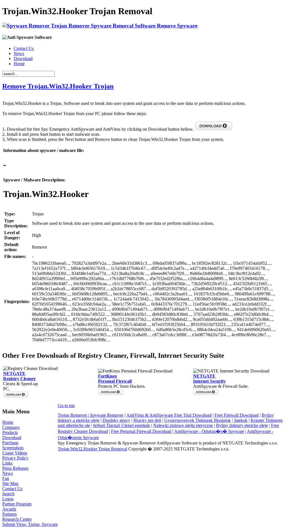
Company (11, 427)
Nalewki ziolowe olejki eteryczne (183, 425)
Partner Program (16, 503)
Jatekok (241, 420)
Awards (9, 509)
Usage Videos (14, 452)
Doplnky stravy (116, 420)
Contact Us (24, 48)
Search (8, 493)
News (19, 53)
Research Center (17, 519)
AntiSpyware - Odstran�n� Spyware (209, 431)
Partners (9, 514)
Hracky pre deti (147, 420)
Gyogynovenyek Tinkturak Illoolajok (197, 420)
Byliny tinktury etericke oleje (242, 425)
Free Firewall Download (237, 415)
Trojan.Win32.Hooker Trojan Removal (92, 448)
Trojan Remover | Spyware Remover (90, 415)
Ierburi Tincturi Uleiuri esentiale (121, 425)
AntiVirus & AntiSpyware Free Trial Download (169, 415)
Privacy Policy (15, 458)
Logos (8, 498)
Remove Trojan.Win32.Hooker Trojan (58, 86)
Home (19, 63)
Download (23, 58)
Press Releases (15, 468)
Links (7, 463)
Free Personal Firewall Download (141, 431)
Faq (5, 478)
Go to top (66, 405)
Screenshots (13, 447)
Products (10, 432)
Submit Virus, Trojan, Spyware (30, 524)
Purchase (10, 442)
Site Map (10, 483)
